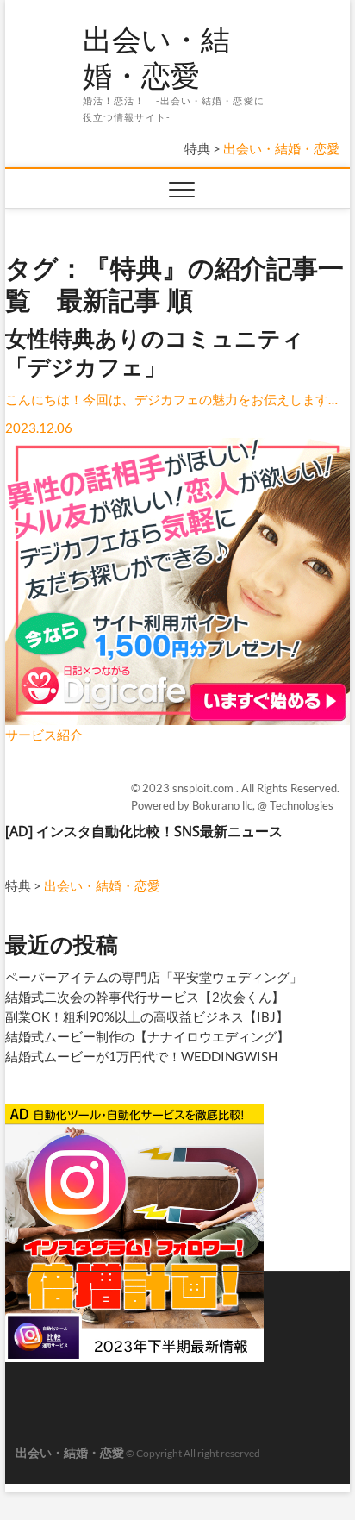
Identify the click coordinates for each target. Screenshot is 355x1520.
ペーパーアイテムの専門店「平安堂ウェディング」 (153, 977)
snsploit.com (204, 788)
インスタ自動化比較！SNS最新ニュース (159, 831)
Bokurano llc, (225, 805)
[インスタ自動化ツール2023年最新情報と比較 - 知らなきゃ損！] (134, 1110)
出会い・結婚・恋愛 (156, 57)
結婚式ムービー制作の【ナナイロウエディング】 (147, 1036)
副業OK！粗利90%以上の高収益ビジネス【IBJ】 (147, 1016)
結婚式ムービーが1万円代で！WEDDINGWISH (141, 1056)
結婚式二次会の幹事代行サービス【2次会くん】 (144, 996)
